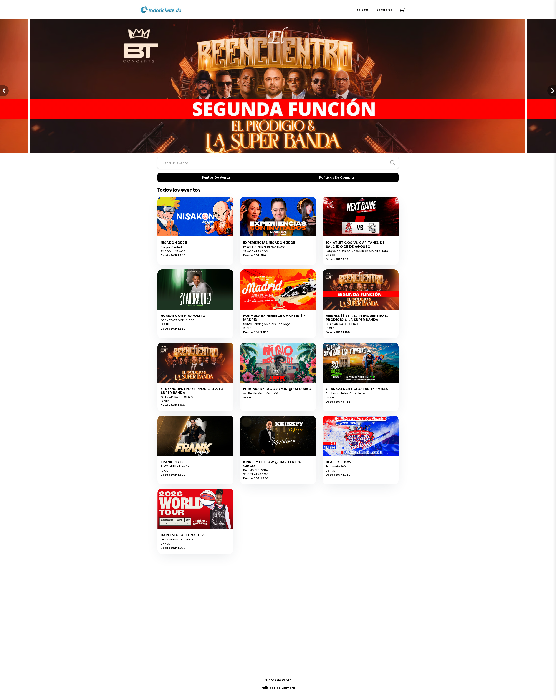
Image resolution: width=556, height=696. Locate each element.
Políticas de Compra (278, 688)
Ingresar (362, 10)
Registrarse (383, 10)
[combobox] (278, 163)
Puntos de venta (278, 680)
